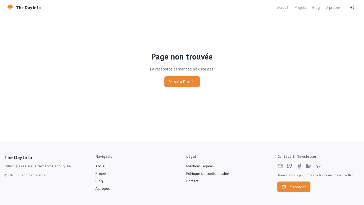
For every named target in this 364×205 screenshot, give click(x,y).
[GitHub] (318, 166)
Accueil (282, 7)
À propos (333, 7)
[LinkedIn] (309, 166)
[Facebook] (299, 166)
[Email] (280, 166)
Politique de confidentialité (207, 173)
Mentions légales (200, 166)
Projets (300, 7)
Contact (192, 181)
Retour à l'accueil (182, 81)
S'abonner (298, 186)
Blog (316, 7)
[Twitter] (289, 166)
